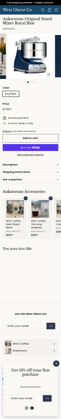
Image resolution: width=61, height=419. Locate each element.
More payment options (31, 154)
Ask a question (12, 179)
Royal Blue (11, 93)
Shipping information (16, 172)
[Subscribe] (47, 398)
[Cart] (49, 10)
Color (6, 87)
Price (6, 103)
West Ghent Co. (18, 10)
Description (10, 164)
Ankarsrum (9, 28)
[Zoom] (49, 74)
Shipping (7, 131)
